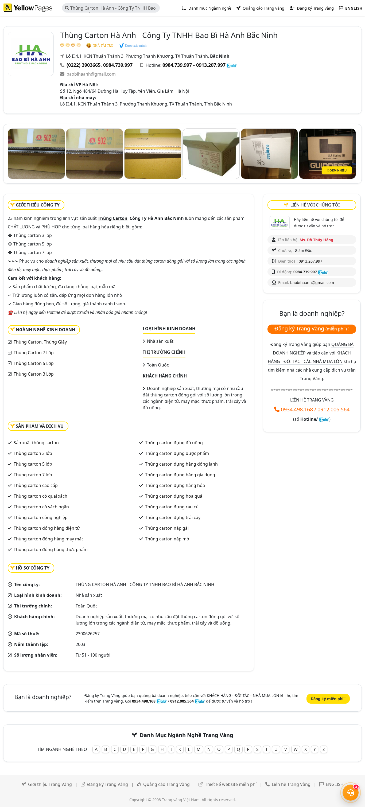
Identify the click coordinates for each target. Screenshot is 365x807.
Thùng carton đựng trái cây (172, 517)
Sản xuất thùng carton (36, 443)
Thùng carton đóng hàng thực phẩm (51, 549)
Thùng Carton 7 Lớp (34, 353)
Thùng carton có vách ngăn (41, 507)
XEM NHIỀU (338, 170)
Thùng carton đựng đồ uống (174, 443)
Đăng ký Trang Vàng (107, 784)
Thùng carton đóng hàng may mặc (49, 539)
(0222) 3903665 (83, 65)
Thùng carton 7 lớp (33, 475)
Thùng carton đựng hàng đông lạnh (181, 464)
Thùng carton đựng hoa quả (173, 496)
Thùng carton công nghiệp (41, 517)
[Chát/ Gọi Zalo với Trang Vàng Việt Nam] (324, 419)
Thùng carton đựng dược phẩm (177, 453)
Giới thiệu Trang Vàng (50, 784)
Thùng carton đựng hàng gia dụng (180, 475)
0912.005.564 (333, 409)
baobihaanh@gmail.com (91, 74)
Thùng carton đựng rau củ (172, 507)
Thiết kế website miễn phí (231, 784)
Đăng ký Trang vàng (315, 8)
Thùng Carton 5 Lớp (34, 363)
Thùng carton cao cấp (36, 485)
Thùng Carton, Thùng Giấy (40, 342)
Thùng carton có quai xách (40, 496)
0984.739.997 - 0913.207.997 (194, 65)
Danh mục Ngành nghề (209, 8)
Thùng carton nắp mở (167, 539)
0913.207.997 (310, 261)
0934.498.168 (297, 409)
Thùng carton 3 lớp (33, 453)
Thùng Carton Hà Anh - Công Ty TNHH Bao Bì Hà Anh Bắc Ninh (110, 9)
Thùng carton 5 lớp (33, 464)
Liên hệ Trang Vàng (291, 784)
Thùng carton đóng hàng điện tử (47, 528)
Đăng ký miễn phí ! (328, 698)
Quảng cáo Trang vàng (263, 8)
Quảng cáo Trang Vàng (166, 784)
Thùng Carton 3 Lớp (34, 374)
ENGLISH (335, 784)
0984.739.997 (118, 65)
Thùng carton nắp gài (167, 528)
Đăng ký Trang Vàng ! (312, 328)
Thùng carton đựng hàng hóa (175, 485)
